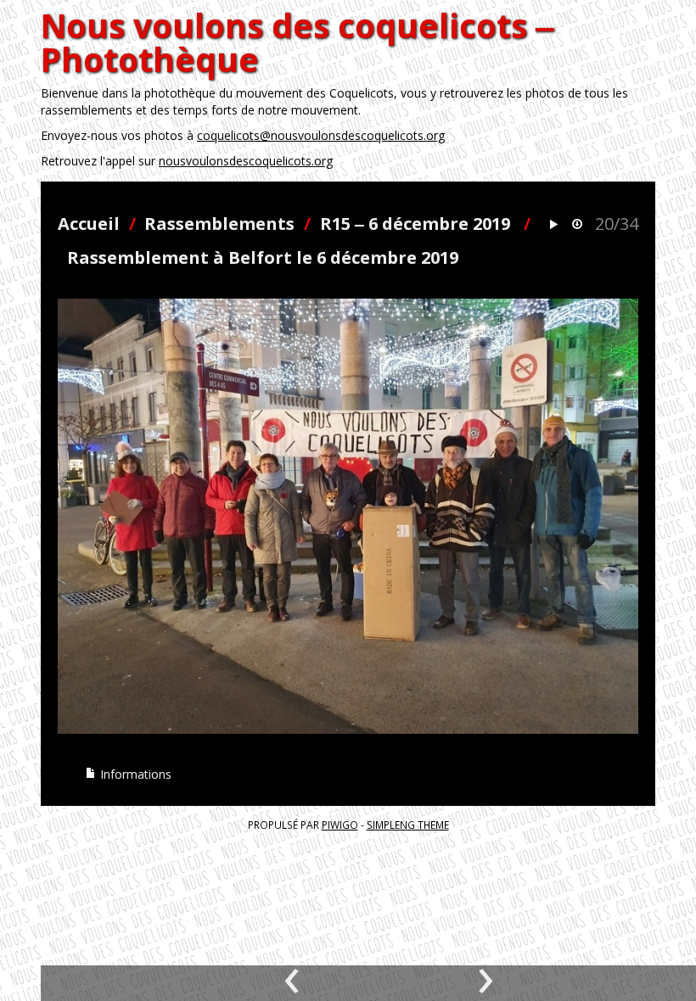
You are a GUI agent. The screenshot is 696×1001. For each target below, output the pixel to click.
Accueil (89, 223)
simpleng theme (408, 824)
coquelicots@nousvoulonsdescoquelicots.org (321, 135)
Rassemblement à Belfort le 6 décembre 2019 (262, 257)
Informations (134, 774)
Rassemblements (219, 223)
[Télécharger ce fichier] (577, 225)
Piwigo (340, 824)
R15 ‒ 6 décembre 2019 (415, 223)
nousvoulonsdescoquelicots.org (246, 161)
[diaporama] (553, 225)
